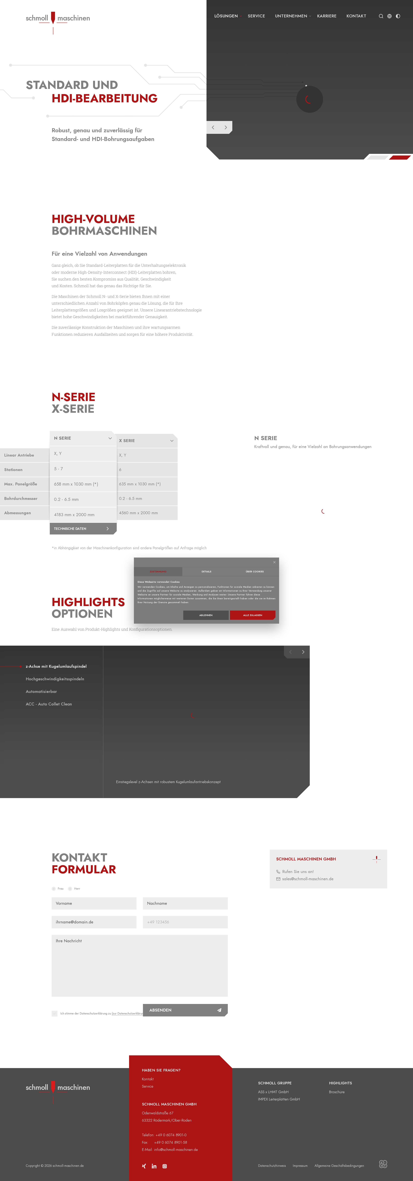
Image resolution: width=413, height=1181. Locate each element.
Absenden (160, 1010)
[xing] (144, 1165)
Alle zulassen (252, 615)
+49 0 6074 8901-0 (171, 1135)
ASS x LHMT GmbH (273, 1091)
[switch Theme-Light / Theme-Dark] (398, 16)
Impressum (300, 1165)
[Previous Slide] (212, 127)
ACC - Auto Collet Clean (49, 704)
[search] (381, 16)
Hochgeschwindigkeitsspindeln (55, 679)
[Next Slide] (225, 127)
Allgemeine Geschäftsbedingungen (339, 1165)
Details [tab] (207, 571)
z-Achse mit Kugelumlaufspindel (56, 666)
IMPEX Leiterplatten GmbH (279, 1099)
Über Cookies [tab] (255, 571)
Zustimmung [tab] (158, 571)
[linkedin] (154, 1165)
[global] (389, 16)
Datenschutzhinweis (272, 1165)
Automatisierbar (41, 691)
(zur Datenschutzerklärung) (129, 1013)
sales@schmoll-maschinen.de (307, 879)
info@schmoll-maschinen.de (176, 1149)
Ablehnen (205, 615)
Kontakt (148, 1079)
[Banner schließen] (274, 562)
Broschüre (337, 1091)
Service (147, 1086)
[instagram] (164, 1165)
